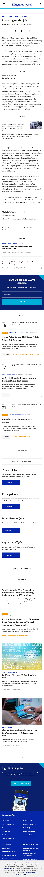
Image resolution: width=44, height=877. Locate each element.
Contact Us (27, 820)
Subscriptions (6, 848)
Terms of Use (30, 872)
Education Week (10, 215)
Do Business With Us (31, 844)
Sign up (22, 301)
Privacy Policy (9, 868)
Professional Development (14, 17)
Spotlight (28, 587)
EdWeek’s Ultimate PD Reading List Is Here (20, 676)
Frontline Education (32, 354)
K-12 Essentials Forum (24, 374)
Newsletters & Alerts (8, 851)
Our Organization (8, 824)
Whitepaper (6, 615)
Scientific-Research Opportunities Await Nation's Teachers (17, 248)
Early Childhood (8, 374)
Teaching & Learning (33, 10)
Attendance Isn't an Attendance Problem (17, 420)
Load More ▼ (22, 758)
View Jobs (10, 482)
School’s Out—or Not (10, 78)
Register (6, 354)
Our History (6, 828)
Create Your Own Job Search (21, 568)
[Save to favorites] (22, 31)
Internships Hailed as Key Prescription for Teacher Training (18, 263)
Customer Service (29, 831)
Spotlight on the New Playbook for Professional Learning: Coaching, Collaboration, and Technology (18, 592)
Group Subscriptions (9, 855)
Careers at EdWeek (8, 838)
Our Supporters (7, 835)
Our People (6, 831)
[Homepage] (22, 4)
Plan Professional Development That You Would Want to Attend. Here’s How (19, 733)
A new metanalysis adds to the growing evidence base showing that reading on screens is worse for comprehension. (20, 136)
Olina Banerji (6, 689)
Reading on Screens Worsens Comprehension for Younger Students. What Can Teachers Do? (13, 128)
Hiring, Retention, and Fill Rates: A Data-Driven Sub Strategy (21, 338)
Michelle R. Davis (9, 24)
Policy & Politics (19, 10)
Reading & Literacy (9, 122)
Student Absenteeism (17, 415)
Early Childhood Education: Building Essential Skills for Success (20, 379)
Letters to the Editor (29, 824)
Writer (3, 215)
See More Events (22, 450)
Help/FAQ (26, 828)
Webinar (33, 332)
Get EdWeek (6, 844)
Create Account (21, 783)
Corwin (28, 436)
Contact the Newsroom (30, 835)
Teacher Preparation (10, 259)
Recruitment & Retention (19, 332)
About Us (5, 820)
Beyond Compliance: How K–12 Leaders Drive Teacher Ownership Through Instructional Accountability (20, 622)
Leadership (8, 10)
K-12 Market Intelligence (31, 859)
